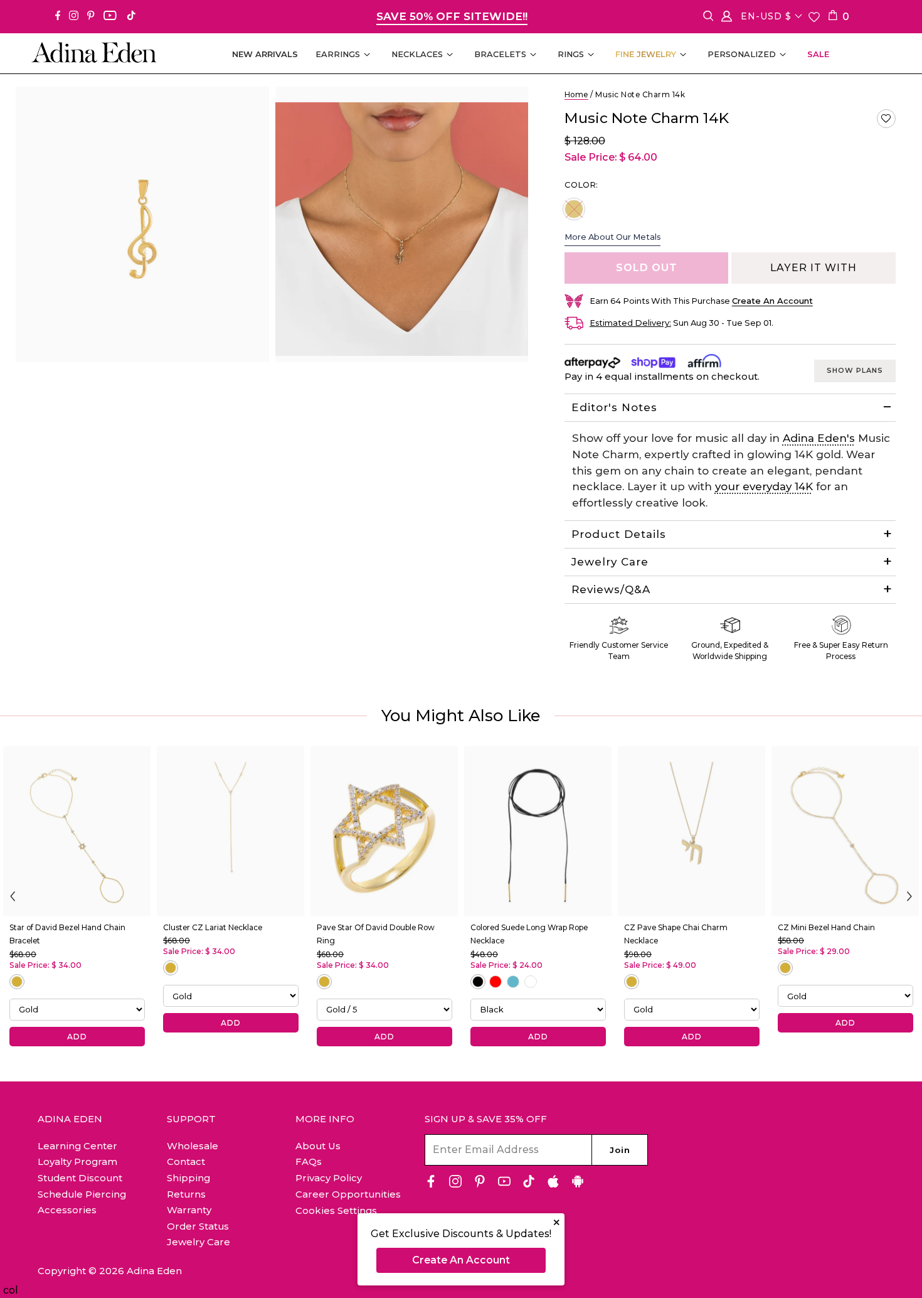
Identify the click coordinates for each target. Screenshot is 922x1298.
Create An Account (461, 1260)
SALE (818, 54)
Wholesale (192, 1146)
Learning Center (77, 1146)
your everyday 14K (764, 486)
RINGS (571, 54)
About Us (318, 1146)
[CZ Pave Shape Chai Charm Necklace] (691, 831)
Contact (186, 1161)
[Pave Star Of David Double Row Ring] (384, 831)
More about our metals (612, 237)
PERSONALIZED (741, 54)
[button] (886, 118)
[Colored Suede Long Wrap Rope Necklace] (538, 831)
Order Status (198, 1226)
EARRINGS (337, 54)
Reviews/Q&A (610, 589)
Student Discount (80, 1178)
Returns (186, 1194)
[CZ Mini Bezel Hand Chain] (845, 831)
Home (576, 94)
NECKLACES (417, 54)
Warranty (189, 1210)
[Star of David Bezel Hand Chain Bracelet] (77, 831)
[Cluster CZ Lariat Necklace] (230, 831)
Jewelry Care (610, 561)
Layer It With (813, 268)
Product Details (618, 534)
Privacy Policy (328, 1178)
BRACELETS (500, 54)
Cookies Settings (336, 1210)
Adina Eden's (819, 438)
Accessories (67, 1210)
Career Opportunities (348, 1194)
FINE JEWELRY (645, 54)
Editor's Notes (614, 407)
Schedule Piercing (82, 1194)
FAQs (308, 1161)
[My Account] (726, 18)
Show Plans (855, 370)
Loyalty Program (77, 1161)
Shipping (188, 1178)
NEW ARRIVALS (265, 54)
